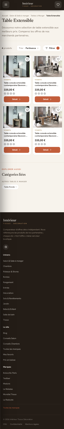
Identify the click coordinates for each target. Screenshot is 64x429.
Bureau (6, 277)
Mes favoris (8, 354)
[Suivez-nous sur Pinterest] (5, 247)
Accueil (5, 15)
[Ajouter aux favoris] (27, 59)
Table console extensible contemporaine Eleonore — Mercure (47, 136)
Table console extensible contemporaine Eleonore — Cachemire (47, 85)
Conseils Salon (9, 338)
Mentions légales (32, 424)
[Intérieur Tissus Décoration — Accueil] (32, 5)
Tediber (6, 378)
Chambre (7, 266)
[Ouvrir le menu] (5, 4)
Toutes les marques (12, 349)
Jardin (6, 303)
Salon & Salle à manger (19, 15)
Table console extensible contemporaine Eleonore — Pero (16, 136)
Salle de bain (8, 314)
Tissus (6, 320)
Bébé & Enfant (9, 309)
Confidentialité (16, 424)
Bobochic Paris (10, 373)
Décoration (8, 293)
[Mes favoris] (58, 4)
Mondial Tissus (9, 394)
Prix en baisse (9, 360)
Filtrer (52, 48)
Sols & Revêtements (12, 298)
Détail (14, 99)
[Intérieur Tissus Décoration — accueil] (32, 221)
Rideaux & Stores (11, 271)
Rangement (8, 282)
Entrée (6, 287)
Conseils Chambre (11, 343)
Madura (6, 383)
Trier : (27, 48)
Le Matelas (8, 389)
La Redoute (8, 399)
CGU (5, 424)
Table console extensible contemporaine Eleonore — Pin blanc (16, 85)
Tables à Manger (38, 15)
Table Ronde (10, 187)
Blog (5, 333)
